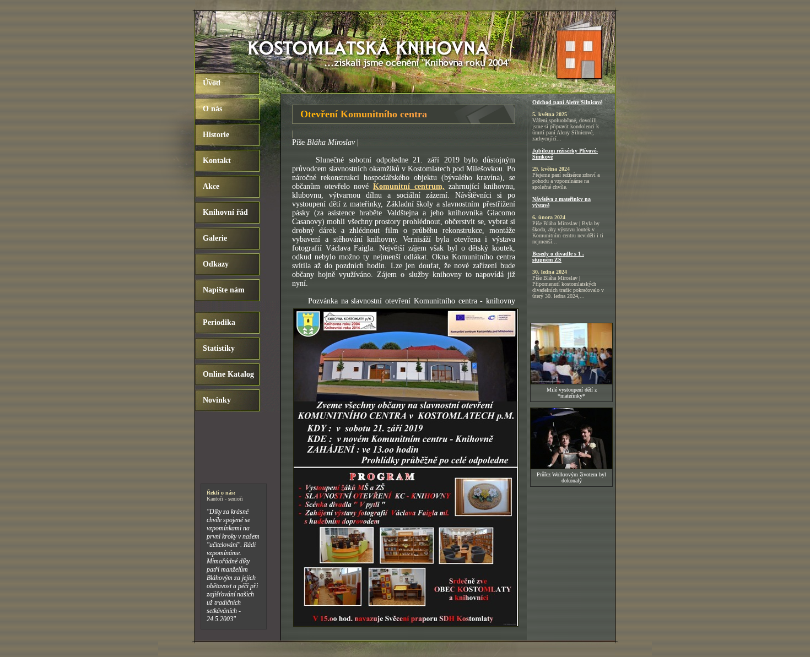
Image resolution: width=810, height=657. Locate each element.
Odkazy (216, 264)
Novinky (217, 400)
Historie (216, 135)
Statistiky (219, 348)
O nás (212, 109)
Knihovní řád (225, 212)
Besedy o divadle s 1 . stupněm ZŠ (558, 257)
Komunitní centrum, (409, 186)
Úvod (211, 83)
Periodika (219, 322)
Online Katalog (228, 374)
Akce (211, 186)
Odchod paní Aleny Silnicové (567, 102)
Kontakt (217, 160)
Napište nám (224, 290)
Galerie (215, 238)
